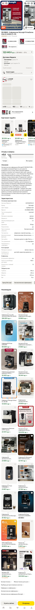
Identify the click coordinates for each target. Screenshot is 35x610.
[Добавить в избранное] (28, 3)
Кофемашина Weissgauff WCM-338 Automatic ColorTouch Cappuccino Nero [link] (25, 458)
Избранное (17, 608)
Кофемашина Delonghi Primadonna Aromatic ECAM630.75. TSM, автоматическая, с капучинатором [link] (20, 141)
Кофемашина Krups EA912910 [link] (7, 344)
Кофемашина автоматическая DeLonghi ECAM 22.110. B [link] (9, 515)
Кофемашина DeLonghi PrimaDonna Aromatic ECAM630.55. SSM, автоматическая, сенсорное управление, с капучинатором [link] (7, 141)
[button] (3, 27)
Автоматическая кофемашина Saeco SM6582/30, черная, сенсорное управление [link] (24, 372)
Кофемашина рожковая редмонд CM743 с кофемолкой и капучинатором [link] (8, 372)
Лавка (10, 608)
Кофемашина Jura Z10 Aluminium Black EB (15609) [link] (9, 315)
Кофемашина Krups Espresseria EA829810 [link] (24, 515)
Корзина (24, 608)
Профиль (31, 608)
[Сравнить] (25, 3)
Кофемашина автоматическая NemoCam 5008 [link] (22, 400)
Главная (3, 608)
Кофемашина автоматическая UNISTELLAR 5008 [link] (7, 458)
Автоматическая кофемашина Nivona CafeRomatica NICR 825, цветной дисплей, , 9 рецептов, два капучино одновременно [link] (25, 429)
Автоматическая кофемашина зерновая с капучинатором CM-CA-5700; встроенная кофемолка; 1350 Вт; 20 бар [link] (25, 344)
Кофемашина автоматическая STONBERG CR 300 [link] (23, 486)
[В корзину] (12, 135)
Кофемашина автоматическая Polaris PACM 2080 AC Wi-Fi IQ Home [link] (24, 573)
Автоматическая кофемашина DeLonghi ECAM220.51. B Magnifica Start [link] (25, 315)
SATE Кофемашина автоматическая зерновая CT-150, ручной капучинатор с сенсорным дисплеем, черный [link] (9, 543)
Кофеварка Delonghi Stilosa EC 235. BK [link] (9, 401)
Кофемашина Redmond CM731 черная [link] (8, 429)
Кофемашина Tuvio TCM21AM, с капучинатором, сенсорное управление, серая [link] (8, 486)
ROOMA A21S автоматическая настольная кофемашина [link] (8, 573)
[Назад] (3, 3)
